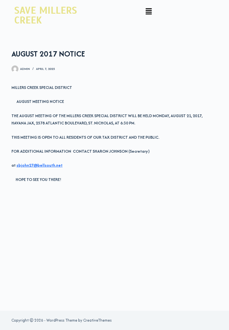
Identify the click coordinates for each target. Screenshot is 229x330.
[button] (148, 12)
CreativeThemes (97, 320)
